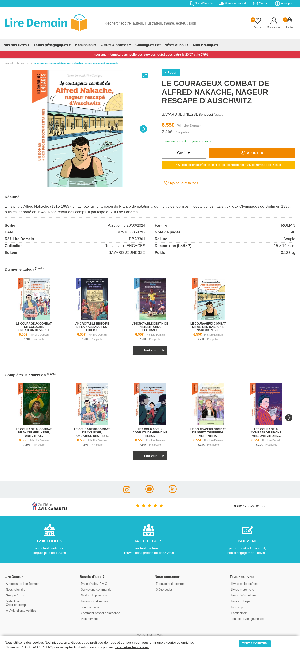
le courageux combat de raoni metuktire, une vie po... (34, 432)
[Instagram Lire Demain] (126, 492)
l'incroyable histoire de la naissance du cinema (92, 327)
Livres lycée (239, 607)
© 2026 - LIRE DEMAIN (150, 634)
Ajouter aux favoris (183, 183)
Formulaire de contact (170, 583)
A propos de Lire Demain (22, 583)
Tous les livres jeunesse (247, 619)
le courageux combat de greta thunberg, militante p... (208, 432)
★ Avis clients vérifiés (21, 610)
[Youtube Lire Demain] (149, 492)
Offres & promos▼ (116, 45)
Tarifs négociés (91, 607)
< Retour (170, 72)
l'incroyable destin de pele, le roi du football (150, 327)
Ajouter (254, 153)
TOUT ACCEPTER (254, 643)
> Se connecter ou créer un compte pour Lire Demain (229, 165)
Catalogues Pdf (148, 45)
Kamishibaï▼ (86, 45)
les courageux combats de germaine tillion (150, 432)
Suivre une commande (96, 589)
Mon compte (89, 619)
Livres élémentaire (243, 595)
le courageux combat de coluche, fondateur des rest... (34, 327)
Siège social (164, 589)
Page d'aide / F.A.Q (94, 583)
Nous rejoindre (15, 589)
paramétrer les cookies (132, 647)
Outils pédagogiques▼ (52, 45)
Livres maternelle (242, 589)
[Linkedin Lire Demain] (173, 492)
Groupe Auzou (15, 595)
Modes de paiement (94, 595)
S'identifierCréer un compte (17, 603)
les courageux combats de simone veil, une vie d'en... (266, 432)
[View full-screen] (145, 75)
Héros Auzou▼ (176, 45)
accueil (9, 63)
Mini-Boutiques (205, 45)
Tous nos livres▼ (16, 45)
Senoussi (206, 114)
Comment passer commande (100, 613)
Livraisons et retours (95, 601)
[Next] (143, 129)
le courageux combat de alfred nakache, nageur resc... (208, 327)
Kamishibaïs (239, 613)
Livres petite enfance (245, 583)
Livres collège (240, 601)
